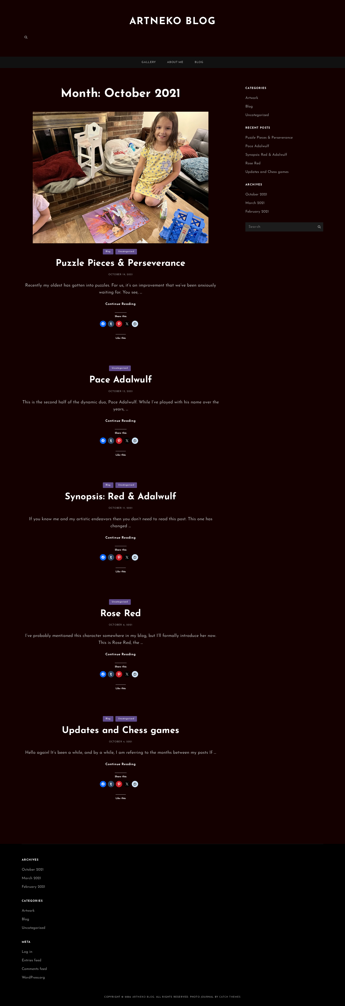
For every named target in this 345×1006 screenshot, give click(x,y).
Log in (27, 952)
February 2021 (257, 212)
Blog (199, 62)
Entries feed (31, 960)
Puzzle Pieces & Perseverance (120, 263)
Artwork (251, 98)
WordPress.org (33, 977)
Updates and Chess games (120, 730)
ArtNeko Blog (172, 22)
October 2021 (256, 194)
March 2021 (255, 203)
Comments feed (34, 969)
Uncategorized (126, 251)
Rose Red (120, 614)
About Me (175, 62)
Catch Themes (230, 997)
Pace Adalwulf (120, 380)
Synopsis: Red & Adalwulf (120, 497)
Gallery (149, 62)
